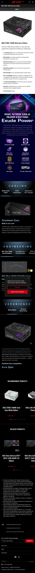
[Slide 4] (17, 419)
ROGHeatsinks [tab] (17, 192)
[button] (2, 2)
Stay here (17, 287)
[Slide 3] (15, 419)
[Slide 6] (22, 419)
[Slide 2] (13, 419)
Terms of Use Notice (15, 567)
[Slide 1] (10, 419)
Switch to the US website (17, 292)
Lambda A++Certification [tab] (20, 252)
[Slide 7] (24, 419)
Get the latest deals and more (9, 538)
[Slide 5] (19, 419)
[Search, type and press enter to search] (29, 2)
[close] (29, 278)
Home (2, 549)
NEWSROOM (4, 553)
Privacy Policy (5, 567)
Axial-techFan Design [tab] (28, 192)
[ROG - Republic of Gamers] (17, 2)
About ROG (4, 545)
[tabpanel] (17, 345)
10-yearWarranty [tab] (23, 310)
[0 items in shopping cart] (33, 2)
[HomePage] (2, 525)
